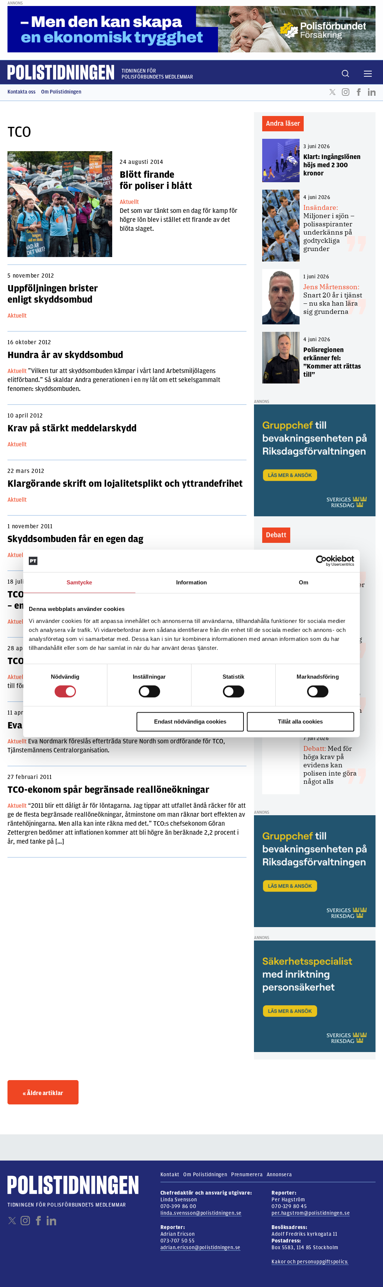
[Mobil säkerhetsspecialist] (315, 996)
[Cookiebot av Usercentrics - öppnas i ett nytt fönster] (321, 560)
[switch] (149, 691)
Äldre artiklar (43, 1093)
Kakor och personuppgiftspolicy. (310, 1262)
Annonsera (279, 1174)
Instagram (345, 92)
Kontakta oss (21, 92)
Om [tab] (303, 582)
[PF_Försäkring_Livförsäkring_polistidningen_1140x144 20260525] (191, 28)
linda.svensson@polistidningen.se (201, 1213)
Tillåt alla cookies (300, 721)
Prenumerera (247, 1174)
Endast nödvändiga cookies (190, 721)
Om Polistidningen (61, 92)
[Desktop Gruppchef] (315, 460)
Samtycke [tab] (79, 582)
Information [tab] (191, 582)
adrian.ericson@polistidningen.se (200, 1247)
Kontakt (170, 1174)
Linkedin (372, 92)
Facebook (358, 92)
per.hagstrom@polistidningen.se (311, 1213)
